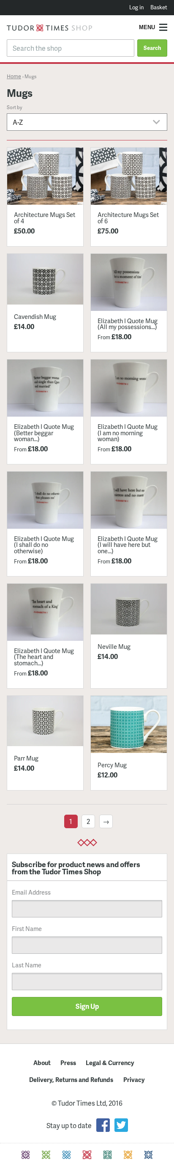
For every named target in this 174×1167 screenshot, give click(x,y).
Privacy (134, 1079)
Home (14, 76)
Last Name (26, 965)
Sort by (14, 107)
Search (152, 48)
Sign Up (87, 1006)
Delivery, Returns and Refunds (71, 1079)
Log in (136, 7)
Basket (158, 7)
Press (68, 1062)
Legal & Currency (110, 1062)
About (42, 1062)
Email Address (31, 892)
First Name (27, 928)
